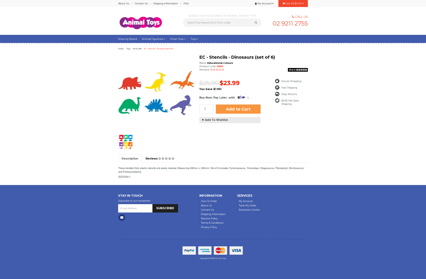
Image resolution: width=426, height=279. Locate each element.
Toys (194, 38)
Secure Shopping (291, 81)
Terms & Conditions (211, 222)
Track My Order (247, 205)
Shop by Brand (127, 38)
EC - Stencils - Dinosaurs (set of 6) (158, 49)
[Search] (257, 22)
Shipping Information (165, 3)
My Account (245, 201)
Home (120, 49)
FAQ (186, 3)
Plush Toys (177, 38)
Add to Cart (238, 109)
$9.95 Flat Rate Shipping (290, 102)
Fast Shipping (289, 87)
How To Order (208, 201)
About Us (123, 3)
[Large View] (125, 142)
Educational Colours (220, 63)
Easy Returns (289, 94)
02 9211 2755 (290, 23)
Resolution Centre (249, 209)
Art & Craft (137, 49)
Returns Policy (209, 218)
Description (130, 158)
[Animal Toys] (140, 20)
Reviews (152, 158)
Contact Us (141, 3)
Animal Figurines (153, 38)
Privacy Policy (208, 227)
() (293, 3)
